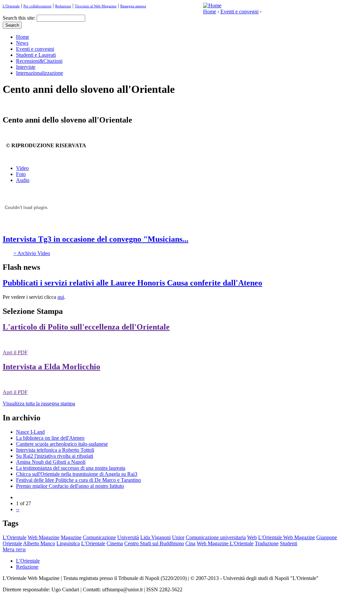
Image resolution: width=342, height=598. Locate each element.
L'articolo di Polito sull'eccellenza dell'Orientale (86, 327)
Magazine (71, 537)
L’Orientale (93, 543)
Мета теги (14, 549)
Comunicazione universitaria (216, 537)
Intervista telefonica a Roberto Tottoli (55, 450)
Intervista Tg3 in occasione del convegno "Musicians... (95, 239)
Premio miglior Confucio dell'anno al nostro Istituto (70, 486)
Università (128, 537)
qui (60, 297)
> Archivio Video (31, 253)
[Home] (212, 5)
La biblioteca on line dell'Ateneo (50, 438)
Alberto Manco (39, 543)
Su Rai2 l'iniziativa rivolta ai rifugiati (54, 456)
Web (252, 537)
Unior (178, 537)
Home (209, 11)
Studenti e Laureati (36, 55)
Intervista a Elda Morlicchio (51, 366)
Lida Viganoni (155, 537)
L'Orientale (11, 6)
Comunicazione (99, 537)
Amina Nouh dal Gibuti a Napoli (51, 462)
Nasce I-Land (30, 432)
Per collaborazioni (37, 6)
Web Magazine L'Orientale (225, 543)
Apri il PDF (15, 352)
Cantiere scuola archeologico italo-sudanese (62, 444)
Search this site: (20, 18)
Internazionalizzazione (39, 73)
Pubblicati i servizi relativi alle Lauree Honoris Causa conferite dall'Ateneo (132, 282)
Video (22, 168)
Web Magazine (43, 537)
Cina (190, 543)
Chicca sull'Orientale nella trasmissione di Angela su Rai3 (76, 474)
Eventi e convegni (239, 11)
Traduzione (267, 543)
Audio (22, 180)
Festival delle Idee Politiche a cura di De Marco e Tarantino (78, 480)
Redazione (63, 6)
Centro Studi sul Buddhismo (154, 543)
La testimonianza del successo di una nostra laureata (70, 468)
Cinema (115, 543)
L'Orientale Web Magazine (286, 537)
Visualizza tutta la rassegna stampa (39, 403)
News (22, 43)
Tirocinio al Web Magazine (96, 6)
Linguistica (68, 543)
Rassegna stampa (133, 6)
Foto (21, 174)
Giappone (326, 537)
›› (17, 509)
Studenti (288, 543)
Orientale (12, 543)
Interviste (25, 67)
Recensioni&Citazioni (39, 61)
